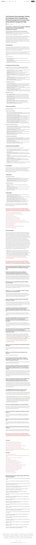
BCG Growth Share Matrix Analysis (28, 537)
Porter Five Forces (17, 536)
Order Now (28, 1)
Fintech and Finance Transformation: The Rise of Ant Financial (13, 461)
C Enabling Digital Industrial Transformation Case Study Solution (14, 213)
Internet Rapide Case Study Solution (10, 223)
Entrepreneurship (31, 534)
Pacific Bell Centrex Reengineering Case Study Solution (13, 212)
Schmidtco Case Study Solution (10, 224)
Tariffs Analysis (6, 536)
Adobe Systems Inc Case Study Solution (11, 216)
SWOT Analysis (22, 533)
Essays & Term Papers (17, 533)
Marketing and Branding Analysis (27, 536)
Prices (15, 1)
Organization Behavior (16, 534)
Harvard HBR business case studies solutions (21, 397)
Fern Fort (3, 1)
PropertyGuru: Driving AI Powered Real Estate (11, 472)
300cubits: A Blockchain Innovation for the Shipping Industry (13, 463)
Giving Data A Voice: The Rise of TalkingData (11, 454)
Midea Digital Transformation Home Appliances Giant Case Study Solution (15, 220)
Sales (9, 534)
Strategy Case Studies (30, 533)
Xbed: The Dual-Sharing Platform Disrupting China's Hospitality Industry (14, 462)
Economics (12, 534)
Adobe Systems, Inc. (8, 458)
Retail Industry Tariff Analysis (12, 537)
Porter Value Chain (6, 537)
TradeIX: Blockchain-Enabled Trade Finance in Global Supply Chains (13, 468)
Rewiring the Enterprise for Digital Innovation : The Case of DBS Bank (14, 457)
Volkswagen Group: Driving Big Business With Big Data (12, 469)
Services (10, 1)
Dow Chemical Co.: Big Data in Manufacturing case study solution (13, 444)
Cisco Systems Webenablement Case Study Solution (13, 219)
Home (7, 1)
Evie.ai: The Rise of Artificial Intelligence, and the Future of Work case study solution (15, 445)
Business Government (22, 534)
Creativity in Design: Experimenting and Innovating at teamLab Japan (14, 467)
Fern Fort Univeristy (12, 290)
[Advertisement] (18, 8)
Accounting (26, 533)
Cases (13, 1)
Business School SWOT (11, 536)
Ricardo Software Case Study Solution (11, 227)
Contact (33, 1)
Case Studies (12, 533)
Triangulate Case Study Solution (10, 215)
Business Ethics (27, 534)
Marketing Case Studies (5, 534)
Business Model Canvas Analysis (20, 537)
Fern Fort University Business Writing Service (17, 542)
